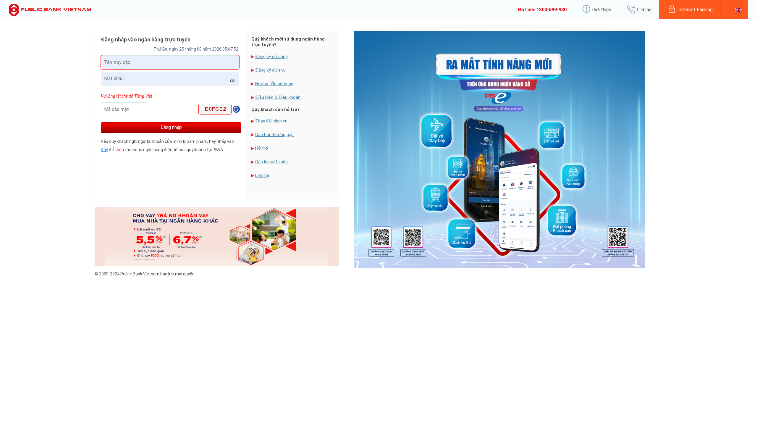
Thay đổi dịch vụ (271, 121)
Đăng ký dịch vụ (270, 70)
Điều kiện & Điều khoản (277, 97)
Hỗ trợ (261, 148)
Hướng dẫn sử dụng (274, 83)
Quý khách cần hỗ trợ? (275, 109)
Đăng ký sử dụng (271, 56)
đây (104, 149)
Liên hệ (262, 175)
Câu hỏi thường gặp (274, 134)
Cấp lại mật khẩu (271, 161)
